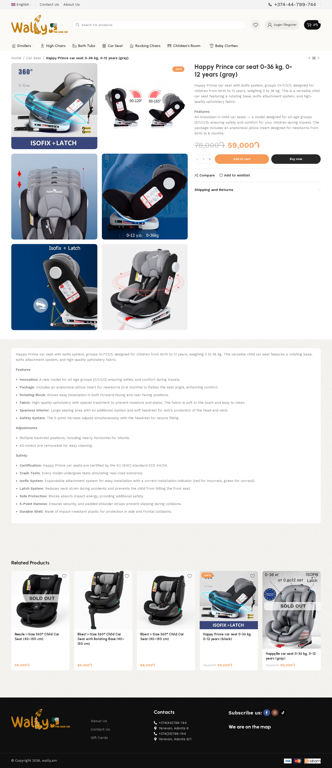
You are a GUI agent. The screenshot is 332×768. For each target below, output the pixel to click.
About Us (99, 721)
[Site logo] (39, 25)
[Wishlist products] (255, 24)
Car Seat (33, 58)
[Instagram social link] (274, 712)
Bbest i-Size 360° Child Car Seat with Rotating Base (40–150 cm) (100, 639)
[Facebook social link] (266, 712)
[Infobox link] (292, 4)
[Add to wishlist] (64, 576)
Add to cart (241, 159)
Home (16, 58)
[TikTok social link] (283, 712)
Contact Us (100, 729)
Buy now (296, 159)
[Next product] (318, 58)
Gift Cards (99, 737)
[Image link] (40, 719)
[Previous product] (309, 58)
